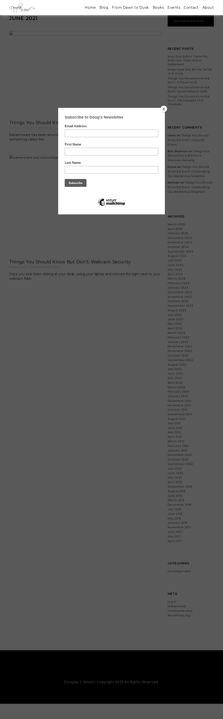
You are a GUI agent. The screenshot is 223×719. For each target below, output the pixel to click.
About (208, 7)
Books (158, 7)
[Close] (163, 109)
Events (173, 7)
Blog (104, 7)
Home (90, 7)
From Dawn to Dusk (130, 7)
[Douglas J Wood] (22, 8)
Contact (191, 7)
